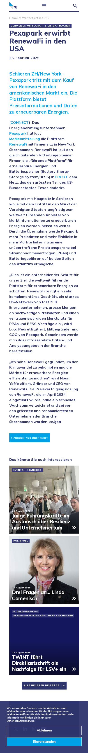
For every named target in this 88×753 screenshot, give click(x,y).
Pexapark (17, 133)
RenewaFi (18, 144)
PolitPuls (20, 540)
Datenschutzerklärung (21, 720)
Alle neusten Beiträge (41, 685)
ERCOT (61, 177)
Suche (75, 5)
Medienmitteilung (24, 138)
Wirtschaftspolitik (36, 17)
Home (13, 17)
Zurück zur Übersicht (29, 437)
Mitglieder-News (25, 611)
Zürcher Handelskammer (12, 5)
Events (18, 470)
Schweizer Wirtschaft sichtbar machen (40, 25)
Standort (34, 470)
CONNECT (20, 122)
